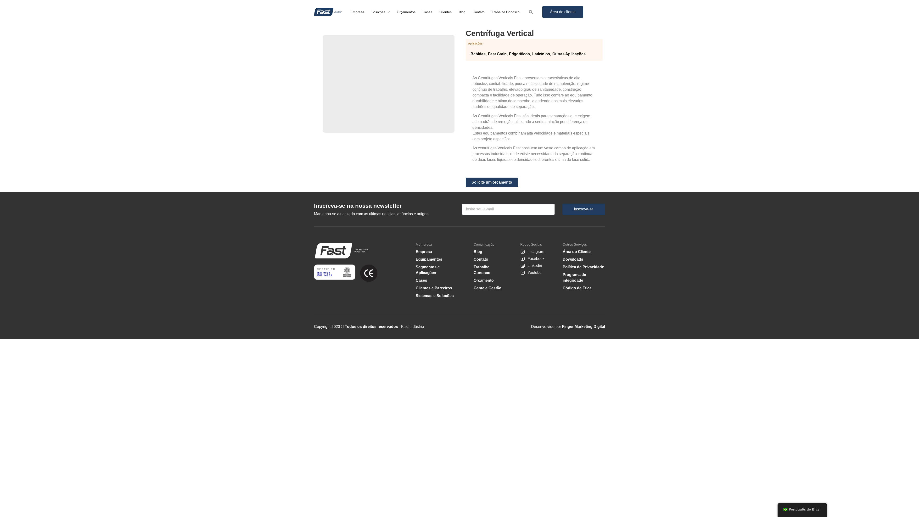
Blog (478, 252)
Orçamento (484, 280)
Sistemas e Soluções (435, 296)
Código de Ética (577, 288)
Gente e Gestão (487, 288)
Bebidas (478, 54)
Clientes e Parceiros (434, 288)
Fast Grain (497, 54)
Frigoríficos (519, 54)
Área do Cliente (577, 252)
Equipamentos (429, 259)
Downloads (573, 259)
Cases (421, 280)
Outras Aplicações (569, 54)
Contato (481, 259)
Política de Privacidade (583, 267)
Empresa (424, 252)
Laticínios (541, 54)
